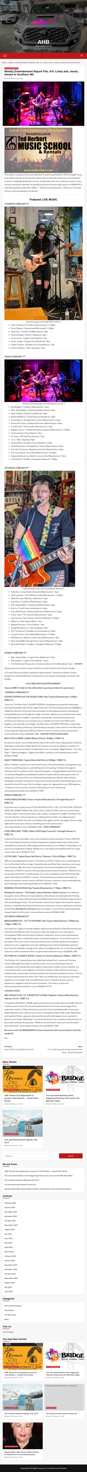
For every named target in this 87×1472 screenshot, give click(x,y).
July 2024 (8, 1287)
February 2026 (10, 1203)
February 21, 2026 (59, 1416)
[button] (5, 55)
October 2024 (10, 1274)
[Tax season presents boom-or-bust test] (64, 1397)
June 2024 (8, 1291)
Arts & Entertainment (11, 68)
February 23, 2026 (59, 1104)
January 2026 (9, 1207)
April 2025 (8, 1247)
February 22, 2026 (17, 1145)
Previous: (18, 1048)
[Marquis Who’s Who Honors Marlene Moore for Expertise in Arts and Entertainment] (23, 1436)
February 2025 (10, 1256)
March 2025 (9, 1252)
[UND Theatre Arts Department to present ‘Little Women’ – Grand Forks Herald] (23, 1079)
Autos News (9, 1310)
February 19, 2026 (17, 1457)
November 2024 (10, 1269)
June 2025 (8, 1238)
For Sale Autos (10, 1315)
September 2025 (11, 1225)
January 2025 (9, 1260)
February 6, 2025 (18, 78)
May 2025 (8, 1243)
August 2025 (9, 1229)
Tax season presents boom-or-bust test (20, 1184)
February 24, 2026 (17, 1104)
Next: (65, 1049)
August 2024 (9, 1283)
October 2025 (10, 1221)
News (6, 1319)
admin (8, 78)
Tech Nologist (8, 1332)
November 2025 (10, 1216)
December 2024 (10, 1265)
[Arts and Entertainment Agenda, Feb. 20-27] (23, 1123)
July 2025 (8, 1234)
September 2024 (11, 1278)
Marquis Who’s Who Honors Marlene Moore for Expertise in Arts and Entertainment (37, 1189)
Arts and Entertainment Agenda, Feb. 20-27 (21, 1180)
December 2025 (10, 1212)
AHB (44, 42)
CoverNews (51, 1468)
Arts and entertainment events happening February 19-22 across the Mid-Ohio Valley (62, 1098)
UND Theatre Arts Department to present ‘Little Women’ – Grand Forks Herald (21, 1098)
